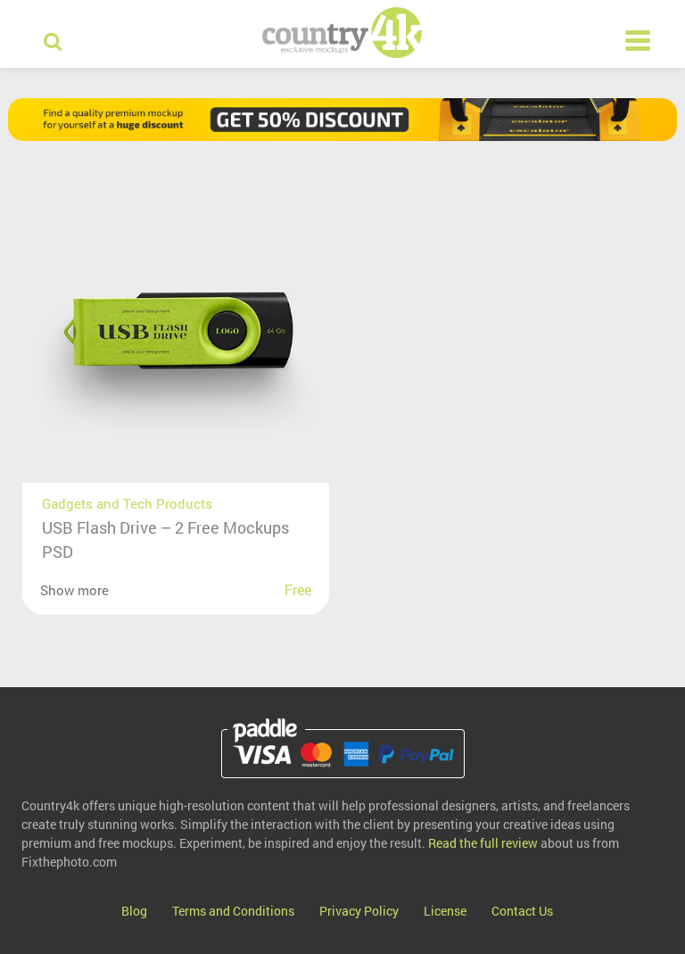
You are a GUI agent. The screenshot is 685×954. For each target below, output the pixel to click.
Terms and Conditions (233, 910)
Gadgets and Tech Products (127, 503)
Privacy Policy (359, 910)
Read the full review (483, 842)
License (445, 910)
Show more (74, 590)
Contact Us (522, 910)
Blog (134, 910)
